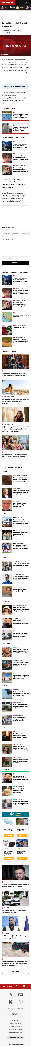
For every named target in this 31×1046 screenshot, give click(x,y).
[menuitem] (25, 2)
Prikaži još (15, 971)
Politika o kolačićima (15, 1032)
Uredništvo (15, 1020)
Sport (13, 7)
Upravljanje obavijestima (16, 1037)
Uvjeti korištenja (15, 1026)
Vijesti (6, 7)
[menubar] (25, 2)
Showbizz (22, 7)
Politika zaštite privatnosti (15, 1029)
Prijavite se (15, 263)
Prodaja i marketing (15, 1023)
